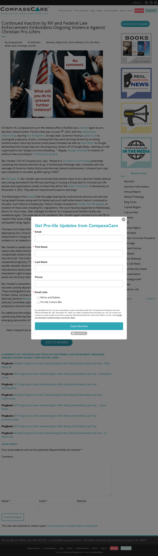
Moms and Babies (50, 297)
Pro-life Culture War (51, 302)
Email (38, 232)
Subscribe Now (79, 326)
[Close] (123, 219)
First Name (41, 247)
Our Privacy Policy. (68, 317)
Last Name (41, 262)
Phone (39, 277)
